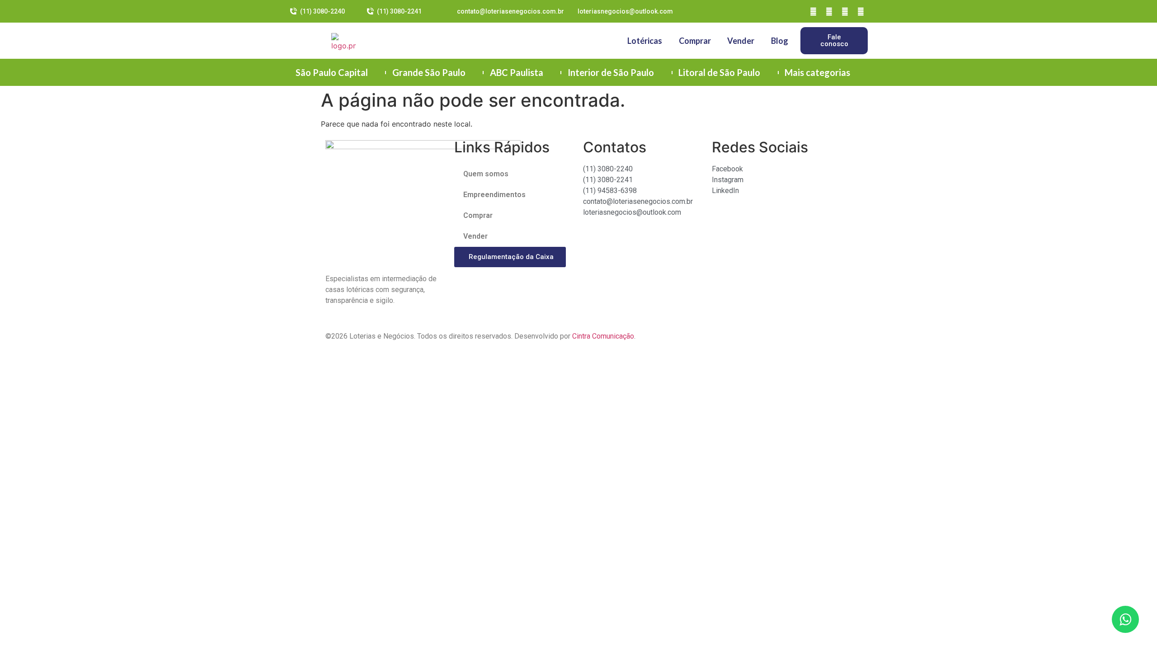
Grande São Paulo (429, 72)
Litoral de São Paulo (719, 72)
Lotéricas (644, 40)
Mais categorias (817, 72)
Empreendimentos (494, 194)
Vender (740, 40)
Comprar (695, 40)
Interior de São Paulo (611, 72)
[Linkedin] (845, 11)
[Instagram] (829, 11)
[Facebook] (813, 11)
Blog (779, 40)
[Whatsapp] (861, 11)
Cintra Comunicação (603, 336)
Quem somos (485, 174)
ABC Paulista (516, 72)
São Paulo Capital (332, 72)
